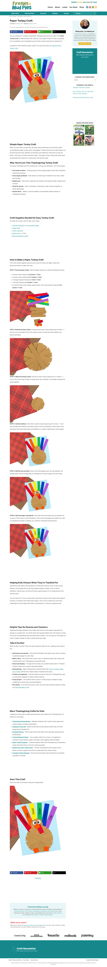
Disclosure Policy (34, 960)
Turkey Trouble (53, 669)
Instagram (40, 925)
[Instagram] (93, 7)
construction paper (32, 225)
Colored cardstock (18, 225)
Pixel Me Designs (94, 960)
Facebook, (36, 914)
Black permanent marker (20, 236)
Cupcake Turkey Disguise (21, 753)
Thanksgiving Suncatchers (21, 721)
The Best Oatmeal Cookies (81, 87)
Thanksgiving (20, 16)
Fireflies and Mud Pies (21, 6)
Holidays (14, 16)
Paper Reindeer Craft (22, 687)
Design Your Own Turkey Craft (22, 748)
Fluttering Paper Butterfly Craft (83, 97)
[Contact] (96, 7)
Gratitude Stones (18, 732)
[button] (63, 53)
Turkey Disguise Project (20, 737)
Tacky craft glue (17, 231)
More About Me (85, 43)
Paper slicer (16, 228)
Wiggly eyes (16, 233)
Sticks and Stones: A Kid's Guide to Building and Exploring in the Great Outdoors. (36, 911)
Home (10, 16)
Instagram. (50, 914)
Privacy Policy (26, 960)
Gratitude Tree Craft (19, 727)
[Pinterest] (90, 7)
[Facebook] (87, 7)
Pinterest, (42, 914)
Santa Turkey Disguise (19, 742)
